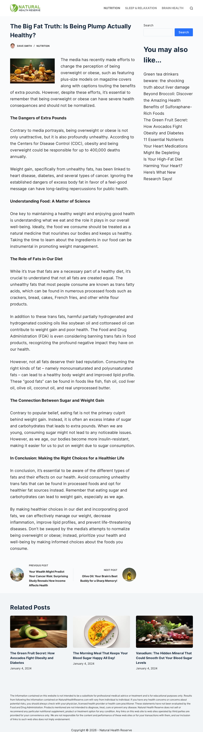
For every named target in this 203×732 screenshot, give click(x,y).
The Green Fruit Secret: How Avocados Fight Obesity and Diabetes (166, 126)
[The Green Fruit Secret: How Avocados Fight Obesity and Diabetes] (38, 632)
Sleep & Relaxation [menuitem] (141, 8)
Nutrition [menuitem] (112, 8)
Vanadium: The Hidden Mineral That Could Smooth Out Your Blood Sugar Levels (164, 658)
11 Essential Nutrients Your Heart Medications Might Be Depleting (166, 146)
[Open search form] (191, 8)
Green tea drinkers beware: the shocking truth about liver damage (167, 81)
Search (148, 25)
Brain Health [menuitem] (172, 8)
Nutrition (43, 45)
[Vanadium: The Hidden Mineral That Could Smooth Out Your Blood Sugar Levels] (164, 632)
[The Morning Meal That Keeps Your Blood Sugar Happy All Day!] (101, 632)
